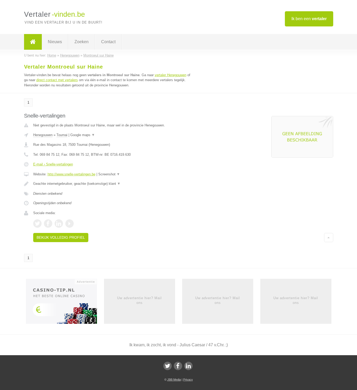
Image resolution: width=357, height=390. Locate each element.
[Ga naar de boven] (328, 237)
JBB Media (174, 379)
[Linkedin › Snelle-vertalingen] (59, 223)
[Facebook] (178, 366)
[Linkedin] (188, 366)
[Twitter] (167, 366)
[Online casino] (65, 303)
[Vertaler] (33, 42)
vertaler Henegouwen (170, 75)
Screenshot (109, 174)
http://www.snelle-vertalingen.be (71, 174)
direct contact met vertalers (57, 80)
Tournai (61, 135)
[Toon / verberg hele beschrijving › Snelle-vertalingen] (113, 183)
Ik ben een (309, 18)
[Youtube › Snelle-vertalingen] (69, 223)
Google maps (82, 135)
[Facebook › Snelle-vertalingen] (48, 223)
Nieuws (55, 42)
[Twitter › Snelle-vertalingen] (37, 223)
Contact (108, 42)
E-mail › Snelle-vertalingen (53, 164)
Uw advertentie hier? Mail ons (139, 300)
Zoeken (81, 42)
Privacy (188, 379)
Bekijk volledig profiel (61, 237)
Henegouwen (43, 135)
